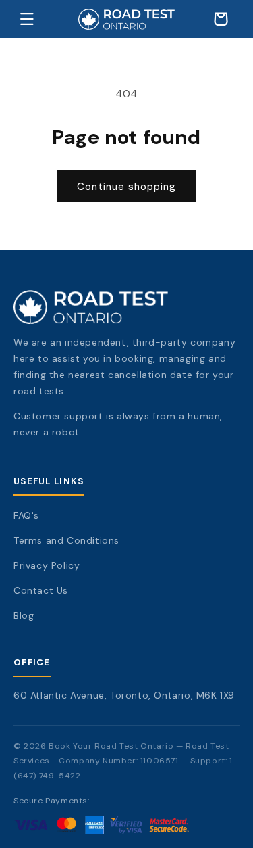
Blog (23, 615)
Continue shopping (126, 186)
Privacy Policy (46, 565)
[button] (27, 19)
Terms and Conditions (66, 540)
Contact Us (40, 590)
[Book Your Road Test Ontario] (126, 307)
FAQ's (26, 515)
